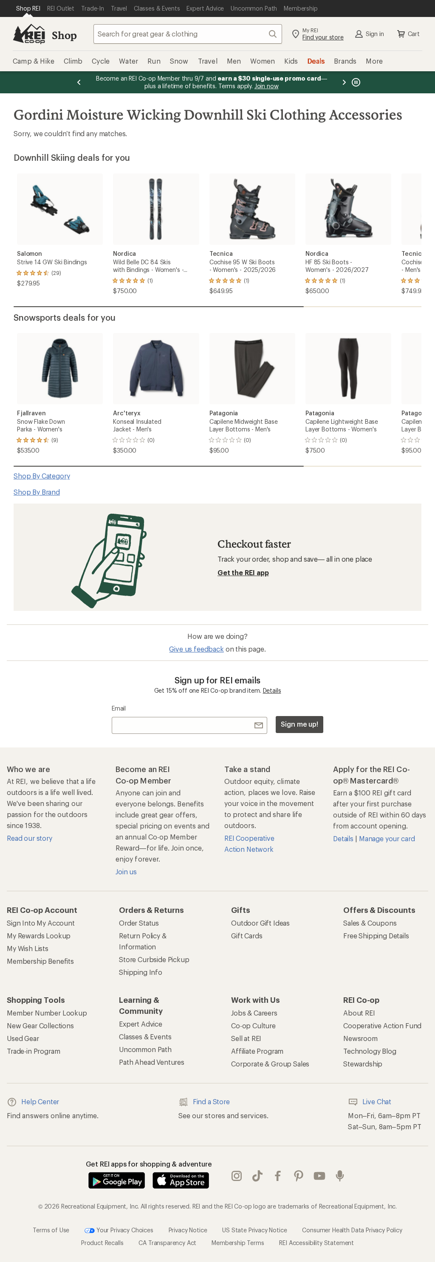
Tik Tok (258, 1176)
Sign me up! (299, 724)
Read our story (29, 838)
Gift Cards (246, 936)
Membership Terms (238, 1242)
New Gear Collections (40, 1025)
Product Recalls (102, 1242)
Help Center (40, 1101)
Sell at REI (246, 1038)
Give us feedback (196, 649)
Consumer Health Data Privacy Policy (352, 1230)
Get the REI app (243, 572)
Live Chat (376, 1101)
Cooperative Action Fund (382, 1025)
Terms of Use (51, 1230)
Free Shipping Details (376, 936)
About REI (359, 1013)
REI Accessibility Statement (316, 1242)
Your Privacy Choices (124, 1230)
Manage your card (387, 838)
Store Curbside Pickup (154, 959)
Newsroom (360, 1038)
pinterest (299, 1176)
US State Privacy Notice (254, 1230)
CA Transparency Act (167, 1242)
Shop (64, 35)
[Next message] (344, 82)
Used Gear (23, 1038)
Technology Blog (369, 1051)
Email (119, 708)
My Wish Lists (27, 948)
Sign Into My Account (41, 923)
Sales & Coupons (370, 923)
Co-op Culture (253, 1025)
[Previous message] (79, 82)
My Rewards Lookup (39, 936)
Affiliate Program (257, 1051)
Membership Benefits (40, 961)
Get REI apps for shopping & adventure (149, 1164)
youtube (320, 1176)
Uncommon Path (145, 1049)
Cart (414, 33)
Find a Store (211, 1101)
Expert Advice (140, 1024)
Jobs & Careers (254, 1013)
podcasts (340, 1176)
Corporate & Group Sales (270, 1064)
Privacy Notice (188, 1230)
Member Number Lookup (47, 1013)
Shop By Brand (37, 492)
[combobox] (187, 34)
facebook (278, 1176)
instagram (237, 1176)
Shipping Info (140, 972)
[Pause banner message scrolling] (355, 82)
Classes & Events (145, 1037)
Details (272, 690)
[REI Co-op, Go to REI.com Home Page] (29, 34)
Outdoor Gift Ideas (260, 923)
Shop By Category (42, 476)
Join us (126, 871)
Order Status (139, 923)
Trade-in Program (33, 1051)
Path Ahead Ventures (151, 1062)
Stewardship (362, 1064)
